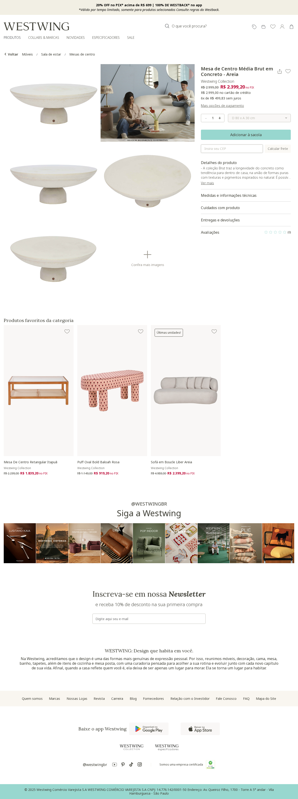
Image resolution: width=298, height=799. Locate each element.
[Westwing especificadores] (166, 747)
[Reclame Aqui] (210, 764)
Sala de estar (51, 54)
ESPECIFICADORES (106, 37)
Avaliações (246, 233)
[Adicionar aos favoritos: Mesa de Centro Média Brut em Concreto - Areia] (288, 71)
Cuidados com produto (220, 207)
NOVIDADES (76, 37)
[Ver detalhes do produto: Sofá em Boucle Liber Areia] (186, 390)
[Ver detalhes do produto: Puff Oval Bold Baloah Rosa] (112, 390)
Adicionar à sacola (246, 134)
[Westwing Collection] (131, 747)
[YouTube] (114, 765)
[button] (273, 27)
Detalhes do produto (246, 174)
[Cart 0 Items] (291, 27)
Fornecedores (153, 698)
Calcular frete (278, 148)
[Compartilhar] (279, 71)
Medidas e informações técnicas (229, 195)
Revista (99, 698)
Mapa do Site (266, 698)
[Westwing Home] (36, 26)
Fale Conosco (226, 698)
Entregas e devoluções (220, 220)
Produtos (12, 37)
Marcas (54, 698)
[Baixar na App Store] (200, 729)
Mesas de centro (82, 54)
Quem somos (32, 698)
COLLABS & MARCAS (43, 37)
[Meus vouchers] (254, 27)
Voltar (12, 54)
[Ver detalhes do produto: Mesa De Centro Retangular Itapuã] (39, 390)
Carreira (117, 698)
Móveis (27, 54)
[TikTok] (131, 765)
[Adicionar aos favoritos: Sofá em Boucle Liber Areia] (214, 331)
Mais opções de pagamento (222, 105)
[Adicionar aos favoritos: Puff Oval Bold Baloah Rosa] (140, 331)
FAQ (246, 698)
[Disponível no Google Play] (149, 729)
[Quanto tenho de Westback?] (263, 27)
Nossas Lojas (77, 698)
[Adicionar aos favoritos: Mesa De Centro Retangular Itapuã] (67, 331)
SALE (130, 37)
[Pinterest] (123, 765)
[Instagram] (139, 765)
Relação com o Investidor (190, 698)
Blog (133, 698)
